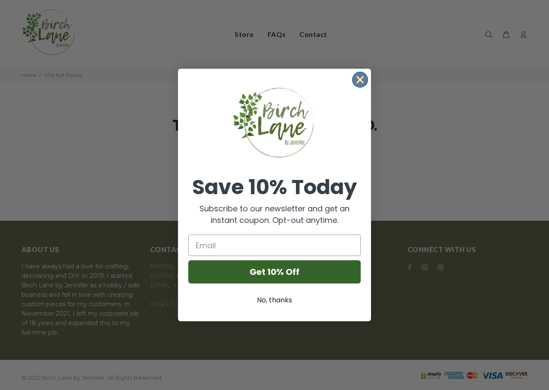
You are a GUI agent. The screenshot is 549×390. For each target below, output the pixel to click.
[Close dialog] (360, 79)
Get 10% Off (274, 272)
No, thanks (274, 300)
